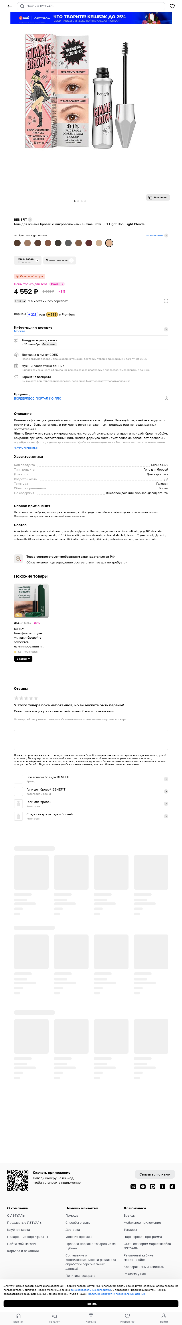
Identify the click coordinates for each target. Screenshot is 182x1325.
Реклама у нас (135, 1274)
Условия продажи (79, 1237)
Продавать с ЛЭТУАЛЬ (24, 1222)
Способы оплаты (78, 1222)
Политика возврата (80, 1275)
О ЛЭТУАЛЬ (16, 1215)
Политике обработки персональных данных (116, 1293)
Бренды (129, 1215)
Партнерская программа (143, 1237)
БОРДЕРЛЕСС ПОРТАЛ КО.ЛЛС (37, 398)
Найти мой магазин (22, 1244)
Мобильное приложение (142, 1222)
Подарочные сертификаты (27, 1237)
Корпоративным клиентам (144, 1267)
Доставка (72, 1229)
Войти (55, 284)
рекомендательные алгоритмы (91, 1289)
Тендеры (130, 1229)
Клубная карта (18, 1229)
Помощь (71, 1215)
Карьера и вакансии (23, 1251)
